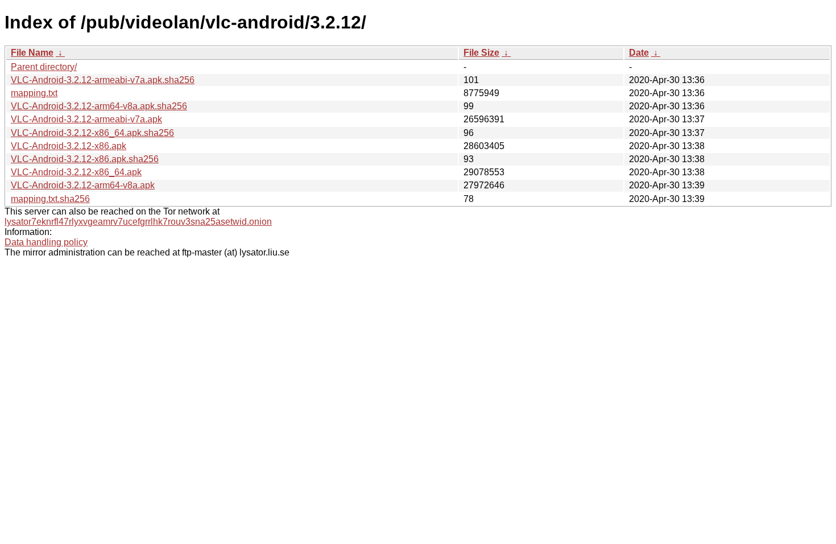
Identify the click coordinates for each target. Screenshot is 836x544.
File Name (32, 52)
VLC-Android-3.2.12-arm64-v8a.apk (83, 185)
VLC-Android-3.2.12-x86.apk (68, 146)
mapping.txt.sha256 (50, 199)
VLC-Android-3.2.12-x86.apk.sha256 (85, 159)
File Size (481, 52)
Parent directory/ (44, 67)
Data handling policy (46, 242)
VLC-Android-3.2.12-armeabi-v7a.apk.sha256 (102, 80)
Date (639, 52)
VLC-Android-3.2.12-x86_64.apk (76, 172)
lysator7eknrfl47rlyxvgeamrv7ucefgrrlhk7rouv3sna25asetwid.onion (138, 221)
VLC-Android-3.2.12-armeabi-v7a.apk (86, 119)
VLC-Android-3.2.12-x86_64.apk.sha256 (92, 133)
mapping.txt (34, 93)
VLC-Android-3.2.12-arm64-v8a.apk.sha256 (99, 106)
